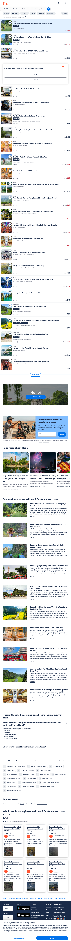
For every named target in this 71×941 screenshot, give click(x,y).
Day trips (7, 732)
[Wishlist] (44, 3)
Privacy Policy (35, 912)
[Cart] (51, 3)
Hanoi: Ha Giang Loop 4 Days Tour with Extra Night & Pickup (13, 864)
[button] (35, 26)
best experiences (42, 804)
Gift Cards (49, 918)
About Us (48, 907)
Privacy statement (44, 442)
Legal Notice (34, 910)
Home (4, 898)
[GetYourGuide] (5, 3)
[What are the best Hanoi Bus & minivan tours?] (66, 747)
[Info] (25, 17)
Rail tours (7, 730)
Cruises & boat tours (10, 734)
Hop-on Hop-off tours (10, 738)
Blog (47, 912)
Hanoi (22, 804)
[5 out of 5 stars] (13, 833)
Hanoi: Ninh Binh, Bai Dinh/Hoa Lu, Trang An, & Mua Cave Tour (57, 829)
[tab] (13, 760)
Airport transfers (9, 736)
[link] (35, 26)
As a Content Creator (59, 910)
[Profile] (65, 3)
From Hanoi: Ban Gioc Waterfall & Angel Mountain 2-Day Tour (35, 864)
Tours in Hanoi (48, 898)
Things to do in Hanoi (35, 898)
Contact (33, 907)
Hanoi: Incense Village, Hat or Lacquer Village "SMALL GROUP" (12, 829)
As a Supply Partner (59, 907)
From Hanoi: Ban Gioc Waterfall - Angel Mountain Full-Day (35, 829)
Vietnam (11, 898)
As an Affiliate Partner (59, 912)
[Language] (58, 3)
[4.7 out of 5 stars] (8, 821)
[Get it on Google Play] (23, 908)
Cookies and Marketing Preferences (37, 916)
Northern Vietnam (21, 898)
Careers (48, 910)
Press (47, 915)
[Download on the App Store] (23, 915)
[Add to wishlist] (10, 22)
